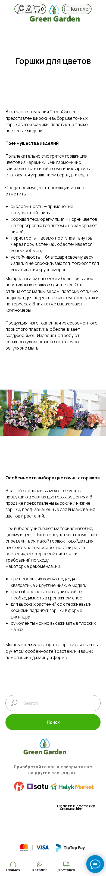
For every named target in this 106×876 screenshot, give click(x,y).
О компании (71, 808)
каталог (81, 8)
